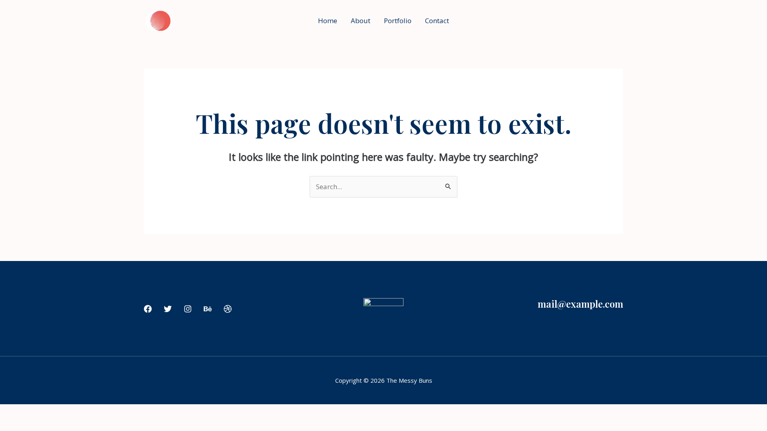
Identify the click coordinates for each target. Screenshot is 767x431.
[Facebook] (148, 309)
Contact (437, 20)
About (360, 20)
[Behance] (208, 309)
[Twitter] (168, 309)
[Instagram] (188, 309)
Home (327, 20)
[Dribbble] (228, 309)
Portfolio (397, 20)
